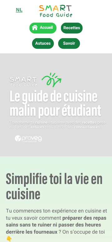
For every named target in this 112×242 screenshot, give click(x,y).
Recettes (71, 28)
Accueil (46, 27)
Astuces (43, 43)
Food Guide (56, 15)
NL (19, 10)
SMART (23, 79)
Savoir (69, 43)
